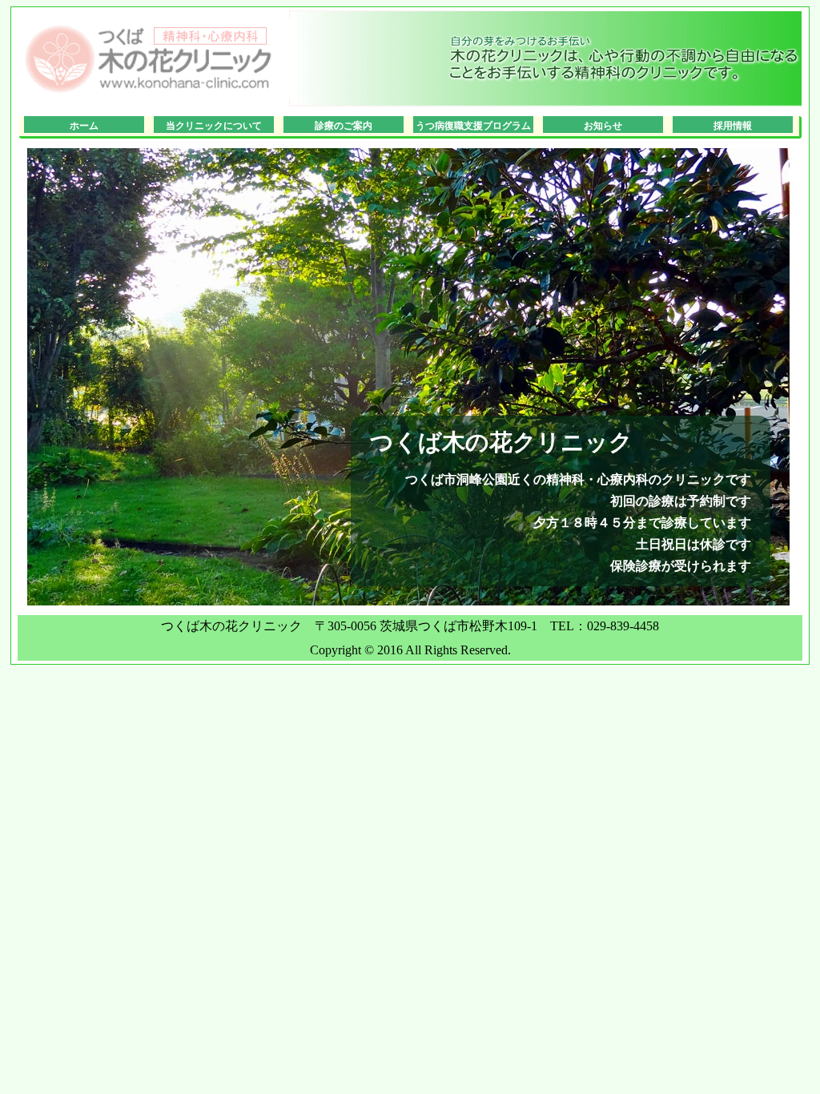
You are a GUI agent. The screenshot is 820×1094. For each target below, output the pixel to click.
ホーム (84, 125)
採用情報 (732, 125)
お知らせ (603, 125)
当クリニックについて (214, 125)
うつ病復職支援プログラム (473, 125)
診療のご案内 (343, 125)
